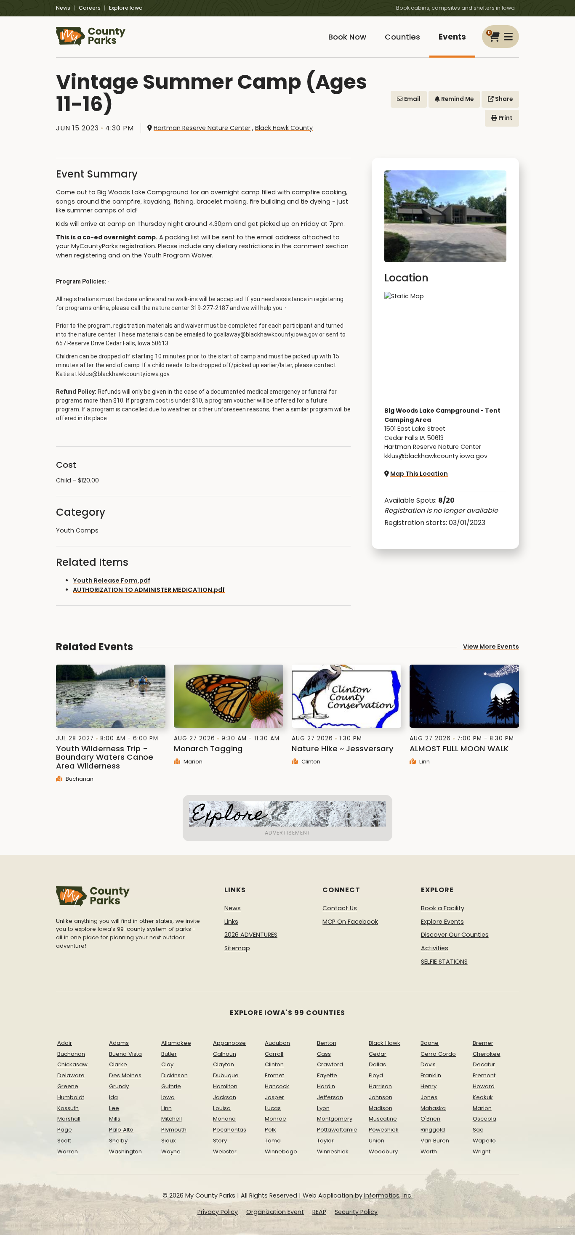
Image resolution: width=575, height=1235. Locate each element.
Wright (481, 1151)
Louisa (222, 1108)
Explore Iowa (126, 7)
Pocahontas (229, 1130)
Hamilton (225, 1086)
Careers (90, 7)
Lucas (273, 1108)
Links (231, 921)
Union (376, 1141)
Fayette (327, 1075)
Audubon (277, 1043)
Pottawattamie (337, 1130)
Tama (273, 1141)
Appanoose (229, 1043)
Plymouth (173, 1130)
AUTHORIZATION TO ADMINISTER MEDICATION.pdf (149, 590)
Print (505, 118)
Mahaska (433, 1108)
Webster (225, 1151)
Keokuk (483, 1097)
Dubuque (226, 1075)
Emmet (274, 1075)
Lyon (323, 1108)
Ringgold (433, 1130)
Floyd (376, 1075)
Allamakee (176, 1043)
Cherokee (486, 1054)
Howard (484, 1086)
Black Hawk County (284, 128)
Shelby (118, 1141)
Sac (478, 1130)
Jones (429, 1097)
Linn (424, 762)
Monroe (275, 1119)
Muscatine (383, 1119)
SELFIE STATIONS (444, 961)
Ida (113, 1097)
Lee (114, 1108)
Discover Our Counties (455, 934)
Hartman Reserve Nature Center (202, 128)
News (63, 7)
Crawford (330, 1064)
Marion (192, 762)
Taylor (325, 1141)
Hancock (277, 1086)
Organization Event (275, 1212)
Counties (402, 37)
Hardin (326, 1086)
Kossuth (68, 1108)
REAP (319, 1212)
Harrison (380, 1086)
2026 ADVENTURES (250, 934)
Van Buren (435, 1141)
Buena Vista (125, 1054)
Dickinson (174, 1075)
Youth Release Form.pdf (111, 580)
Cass (324, 1054)
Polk (270, 1130)
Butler (169, 1054)
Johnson (380, 1097)
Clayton (223, 1064)
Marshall (68, 1119)
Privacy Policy (217, 1212)
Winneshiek (333, 1151)
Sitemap (237, 948)
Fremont (484, 1075)
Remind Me (457, 99)
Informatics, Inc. (388, 1195)
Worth (429, 1151)
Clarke (118, 1064)
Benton (326, 1043)
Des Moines (125, 1075)
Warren (67, 1151)
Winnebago (281, 1151)
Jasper (274, 1097)
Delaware (71, 1075)
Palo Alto (121, 1130)
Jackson (224, 1097)
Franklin (431, 1075)
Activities (434, 948)
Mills (114, 1119)
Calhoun (224, 1054)
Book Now (347, 37)
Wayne (171, 1151)
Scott (64, 1141)
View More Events (491, 646)
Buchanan (78, 779)
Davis (428, 1064)
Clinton (310, 762)
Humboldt (70, 1097)
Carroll (274, 1054)
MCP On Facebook (350, 921)
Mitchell (171, 1119)
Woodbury (383, 1151)
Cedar (377, 1054)
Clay (167, 1064)
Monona (224, 1119)
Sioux (168, 1141)
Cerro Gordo (438, 1054)
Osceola (484, 1119)
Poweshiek (384, 1130)
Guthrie (171, 1086)
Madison (380, 1108)
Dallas (377, 1064)
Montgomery (334, 1119)
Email (412, 99)
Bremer (483, 1043)
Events (452, 37)
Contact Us (339, 908)
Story (220, 1141)
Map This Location (419, 473)
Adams (119, 1043)
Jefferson (330, 1097)
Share (503, 99)
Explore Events (442, 921)
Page (64, 1130)
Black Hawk (384, 1043)
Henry (429, 1086)
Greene (67, 1086)
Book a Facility (442, 908)
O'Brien (430, 1119)
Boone (430, 1043)
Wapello (484, 1141)
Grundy (119, 1086)
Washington (125, 1151)
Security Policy (356, 1212)
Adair (64, 1043)
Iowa (168, 1097)
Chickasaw (72, 1064)
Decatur (484, 1064)
